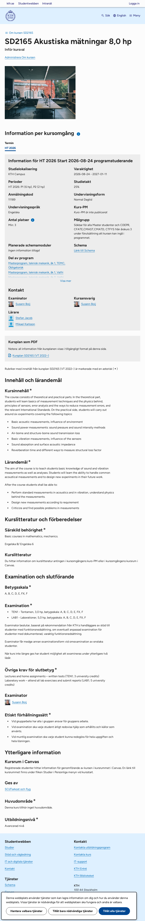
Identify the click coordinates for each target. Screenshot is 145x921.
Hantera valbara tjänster (26, 911)
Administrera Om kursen (20, 57)
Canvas (9, 892)
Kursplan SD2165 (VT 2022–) (31, 355)
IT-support (80, 861)
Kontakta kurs (82, 854)
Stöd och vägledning (18, 854)
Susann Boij (23, 303)
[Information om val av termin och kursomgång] (78, 134)
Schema (10, 885)
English (121, 15)
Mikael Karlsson (25, 324)
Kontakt (10, 868)
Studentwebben (28, 3)
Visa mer (65, 281)
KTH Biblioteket (84, 875)
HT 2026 (10, 148)
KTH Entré (80, 868)
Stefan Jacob (24, 317)
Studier (9, 847)
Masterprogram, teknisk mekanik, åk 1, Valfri (35, 272)
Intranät (47, 3)
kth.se (10, 3)
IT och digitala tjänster (19, 861)
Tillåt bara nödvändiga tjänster (73, 911)
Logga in (134, 3)
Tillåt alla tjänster (114, 911)
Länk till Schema (84, 250)
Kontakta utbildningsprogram (92, 847)
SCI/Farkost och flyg (18, 789)
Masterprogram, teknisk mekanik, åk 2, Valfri (36, 277)
